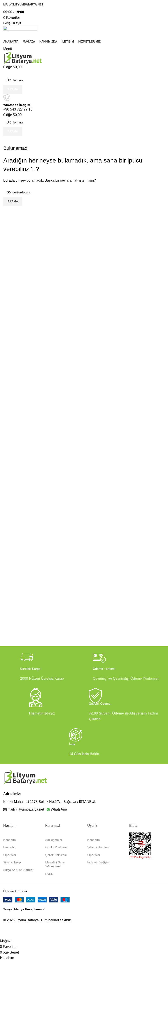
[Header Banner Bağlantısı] (84, 510)
